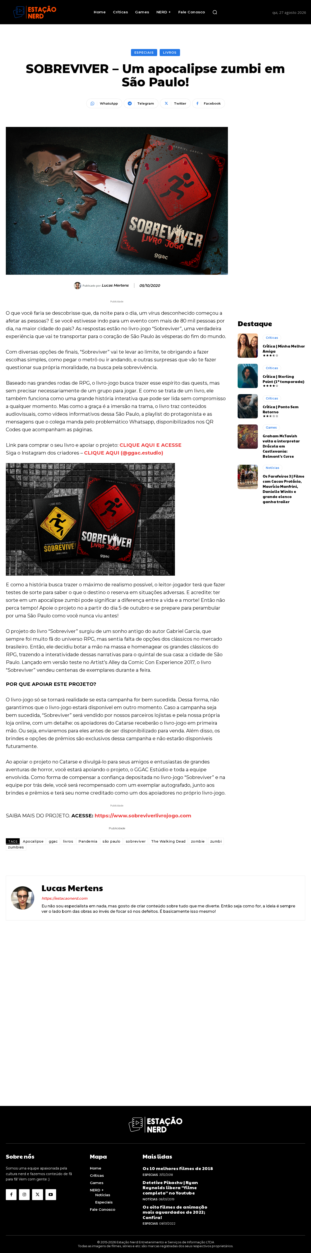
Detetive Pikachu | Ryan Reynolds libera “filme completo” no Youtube (170, 1187)
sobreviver (136, 841)
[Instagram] (24, 1194)
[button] (215, 12)
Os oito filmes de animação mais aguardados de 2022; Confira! (175, 1212)
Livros (170, 52)
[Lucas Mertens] (78, 285)
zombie (198, 841)
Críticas (272, 338)
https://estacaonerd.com (64, 898)
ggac (53, 841)
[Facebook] (11, 1194)
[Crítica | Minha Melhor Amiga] (248, 345)
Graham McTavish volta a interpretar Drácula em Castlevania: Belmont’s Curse (281, 446)
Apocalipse (33, 841)
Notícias (272, 468)
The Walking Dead (168, 841)
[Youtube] (50, 1194)
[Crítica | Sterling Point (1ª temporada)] (248, 376)
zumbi (216, 841)
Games (271, 427)
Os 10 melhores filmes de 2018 (178, 1168)
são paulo (112, 841)
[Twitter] (37, 1194)
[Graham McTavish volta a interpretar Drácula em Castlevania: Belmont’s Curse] (248, 436)
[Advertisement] (271, 200)
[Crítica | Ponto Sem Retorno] (248, 406)
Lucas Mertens (115, 285)
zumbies (16, 847)
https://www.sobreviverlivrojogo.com (143, 816)
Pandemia (87, 841)
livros (68, 841)
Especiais (144, 52)
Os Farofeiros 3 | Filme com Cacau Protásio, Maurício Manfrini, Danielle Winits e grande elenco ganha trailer (283, 488)
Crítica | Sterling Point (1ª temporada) (283, 379)
